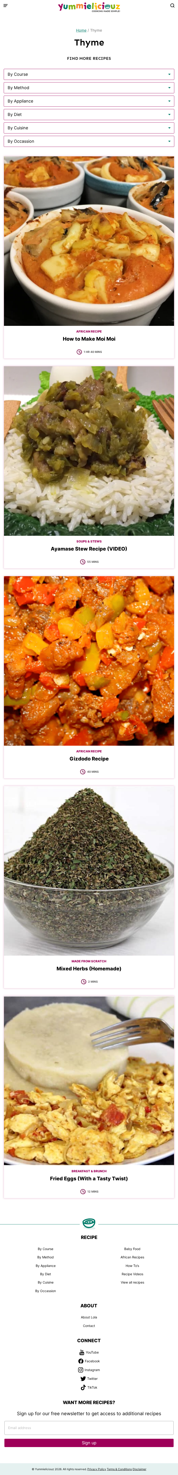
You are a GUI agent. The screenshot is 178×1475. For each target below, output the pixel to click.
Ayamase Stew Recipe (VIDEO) (89, 549)
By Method (45, 1257)
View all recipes (132, 1282)
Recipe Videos (132, 1274)
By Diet (45, 1274)
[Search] (172, 5)
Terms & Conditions (119, 1469)
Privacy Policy (96, 1469)
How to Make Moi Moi (89, 339)
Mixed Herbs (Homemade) (89, 969)
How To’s (132, 1266)
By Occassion (45, 1291)
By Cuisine (46, 1282)
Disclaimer (139, 1469)
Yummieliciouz (89, 7)
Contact (89, 1326)
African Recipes (132, 1257)
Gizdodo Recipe (89, 759)
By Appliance (46, 1266)
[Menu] (5, 5)
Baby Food (132, 1249)
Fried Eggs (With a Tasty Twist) (89, 1178)
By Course (45, 1249)
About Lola (89, 1317)
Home (81, 30)
